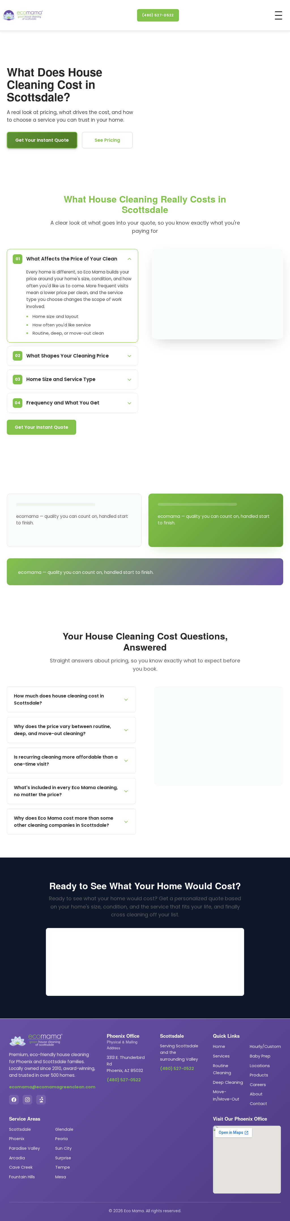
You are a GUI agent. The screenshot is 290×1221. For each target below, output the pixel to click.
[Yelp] (41, 1099)
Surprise (63, 1158)
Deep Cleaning (228, 1082)
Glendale (64, 1129)
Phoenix (16, 1139)
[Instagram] (27, 1099)
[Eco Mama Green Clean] (22, 15)
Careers (258, 1085)
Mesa (60, 1177)
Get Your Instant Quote (42, 140)
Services (221, 1056)
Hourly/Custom (265, 1046)
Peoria (61, 1139)
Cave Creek (21, 1167)
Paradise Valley (24, 1148)
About (256, 1094)
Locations (260, 1066)
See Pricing (107, 140)
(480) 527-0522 (158, 15)
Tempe (62, 1167)
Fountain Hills (22, 1177)
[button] (278, 15)
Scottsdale (20, 1129)
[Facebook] (14, 1099)
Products (259, 1075)
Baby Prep (260, 1056)
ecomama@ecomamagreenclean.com (52, 1087)
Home (219, 1046)
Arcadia (17, 1158)
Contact (258, 1103)
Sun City (63, 1148)
